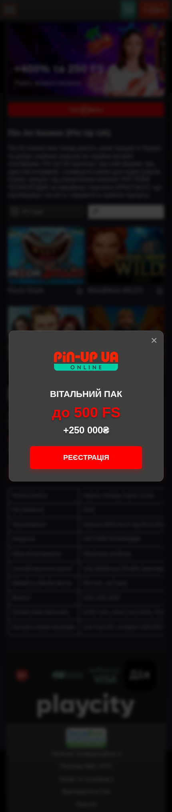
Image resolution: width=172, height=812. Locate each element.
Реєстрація (86, 457)
